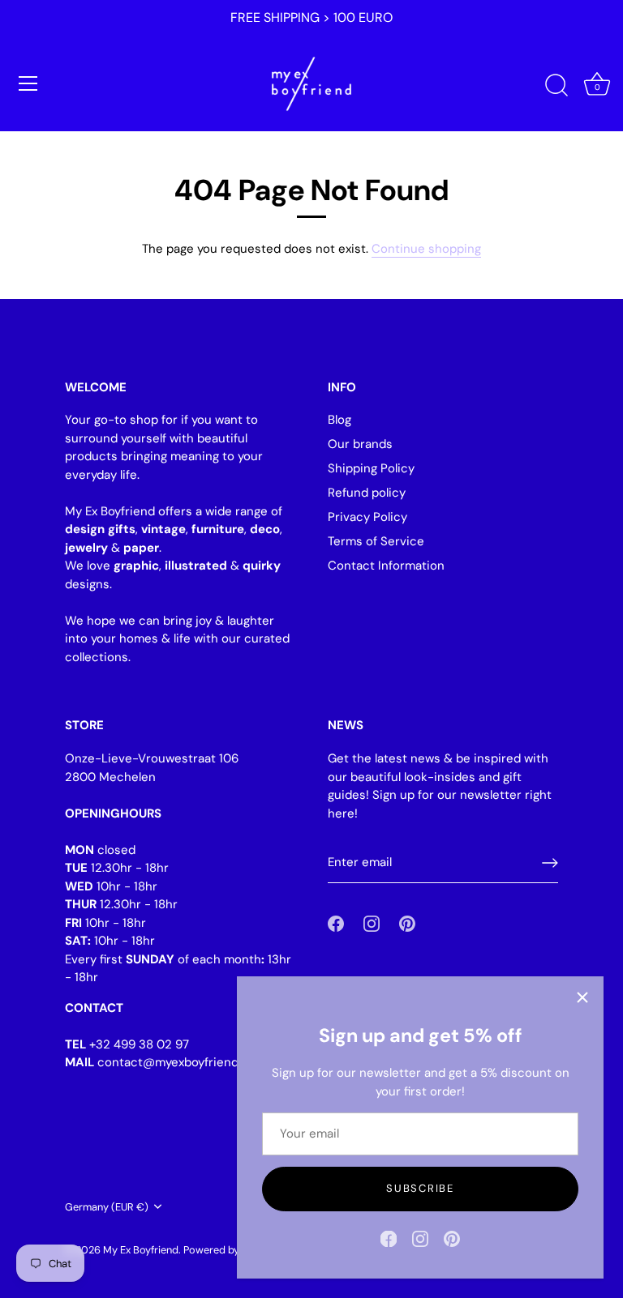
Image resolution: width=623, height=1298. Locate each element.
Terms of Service (376, 541)
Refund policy (367, 493)
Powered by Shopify (230, 1250)
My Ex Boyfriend (140, 1250)
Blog (339, 420)
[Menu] (28, 83)
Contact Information (386, 565)
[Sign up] (550, 863)
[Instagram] (420, 1238)
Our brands (360, 444)
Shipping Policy (371, 468)
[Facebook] (388, 1238)
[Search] (556, 86)
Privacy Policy (367, 517)
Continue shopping (426, 249)
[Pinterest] (452, 1238)
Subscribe (419, 1188)
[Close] (582, 997)
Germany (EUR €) (106, 1207)
